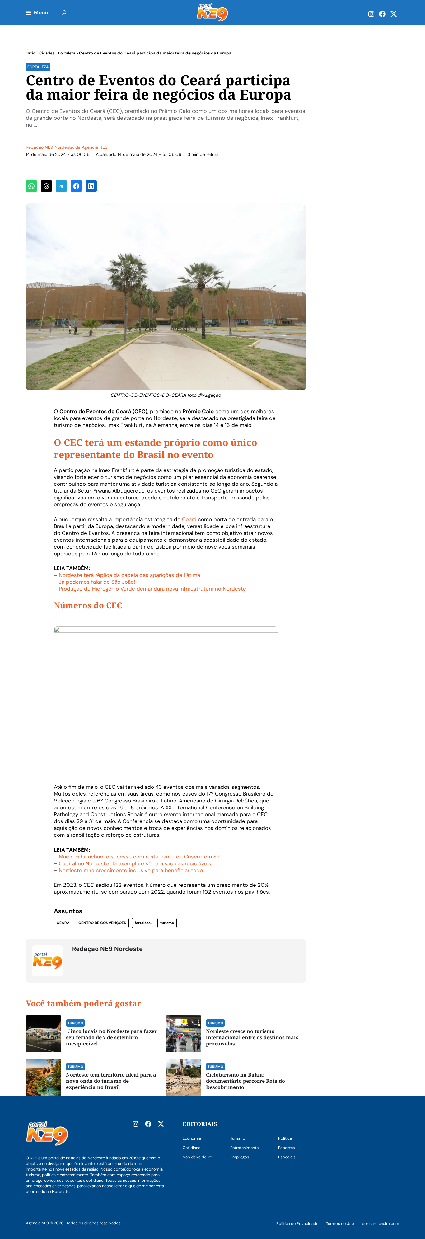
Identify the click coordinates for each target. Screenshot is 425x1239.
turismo (167, 922)
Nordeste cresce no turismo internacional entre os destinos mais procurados (252, 1037)
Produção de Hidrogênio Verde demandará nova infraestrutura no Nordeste (152, 588)
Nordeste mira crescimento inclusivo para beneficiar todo (131, 870)
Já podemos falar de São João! (97, 581)
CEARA (63, 922)
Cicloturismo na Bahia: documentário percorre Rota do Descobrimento (245, 1081)
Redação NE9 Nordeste (49, 147)
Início (30, 53)
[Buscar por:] (64, 12)
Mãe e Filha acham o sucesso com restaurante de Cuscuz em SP (139, 856)
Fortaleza (66, 53)
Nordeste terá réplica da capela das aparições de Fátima (129, 575)
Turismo (75, 1023)
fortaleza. (143, 922)
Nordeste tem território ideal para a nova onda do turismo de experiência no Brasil (111, 1081)
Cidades (46, 53)
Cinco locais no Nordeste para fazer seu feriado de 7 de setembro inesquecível (111, 1037)
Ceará (189, 519)
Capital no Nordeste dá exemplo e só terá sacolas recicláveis (135, 863)
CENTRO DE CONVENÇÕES (102, 922)
